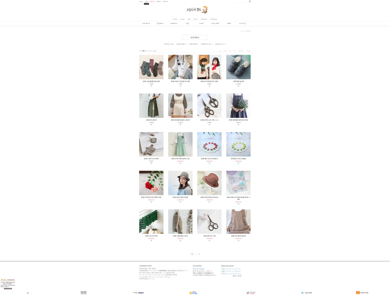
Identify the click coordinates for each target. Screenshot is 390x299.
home (242, 31)
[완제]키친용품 (193, 44)
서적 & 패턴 (215, 23)
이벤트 (229, 23)
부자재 (201, 23)
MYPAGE (165, 1)
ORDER (159, 1)
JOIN (146, 1)
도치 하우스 (242, 23)
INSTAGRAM (213, 19)
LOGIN (141, 1)
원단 (187, 23)
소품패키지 (159, 23)
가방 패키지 (146, 23)
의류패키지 (173, 23)
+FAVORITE (204, 19)
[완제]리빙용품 (180, 44)
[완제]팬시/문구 (219, 44)
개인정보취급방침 (143, 279)
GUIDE (182, 19)
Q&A (189, 19)
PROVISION (152, 279)
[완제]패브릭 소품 (206, 44)
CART (152, 1)
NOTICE (175, 19)
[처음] (192, 254)
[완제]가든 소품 (168, 44)
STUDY (196, 19)
